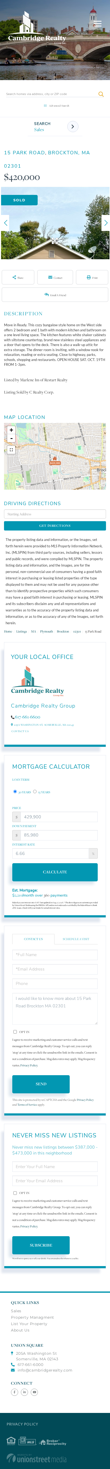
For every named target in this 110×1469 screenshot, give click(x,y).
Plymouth (46, 631)
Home (8, 631)
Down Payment (24, 826)
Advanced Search (59, 105)
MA (33, 631)
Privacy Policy (28, 1065)
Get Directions (55, 525)
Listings (21, 631)
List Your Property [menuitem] (29, 1323)
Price (16, 808)
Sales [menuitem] (16, 1311)
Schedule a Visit (76, 939)
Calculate (55, 872)
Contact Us (20, 731)
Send (41, 1084)
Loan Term (20, 779)
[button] (101, 94)
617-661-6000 (30, 1364)
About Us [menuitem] (20, 1330)
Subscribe (41, 1245)
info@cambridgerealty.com (45, 1370)
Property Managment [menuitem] (32, 1317)
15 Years (44, 792)
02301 (77, 631)
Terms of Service (27, 1105)
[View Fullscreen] (11, 450)
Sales (39, 129)
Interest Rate (23, 844)
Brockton (63, 631)
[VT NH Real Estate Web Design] (55, 1458)
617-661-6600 (27, 717)
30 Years (24, 792)
